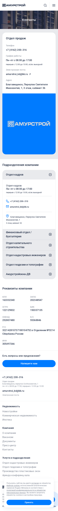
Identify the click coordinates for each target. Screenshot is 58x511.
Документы (8, 441)
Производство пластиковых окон (21, 471)
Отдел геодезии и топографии (19, 467)
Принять (29, 502)
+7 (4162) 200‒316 (16, 49)
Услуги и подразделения (16, 457)
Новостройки (9, 411)
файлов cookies (13, 486)
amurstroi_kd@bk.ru (17, 74)
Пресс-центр (9, 445)
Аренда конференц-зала (16, 475)
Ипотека (7, 419)
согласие (35, 483)
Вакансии (7, 437)
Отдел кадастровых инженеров (20, 462)
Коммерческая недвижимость (19, 415)
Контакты (8, 449)
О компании (9, 433)
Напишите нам (29, 363)
